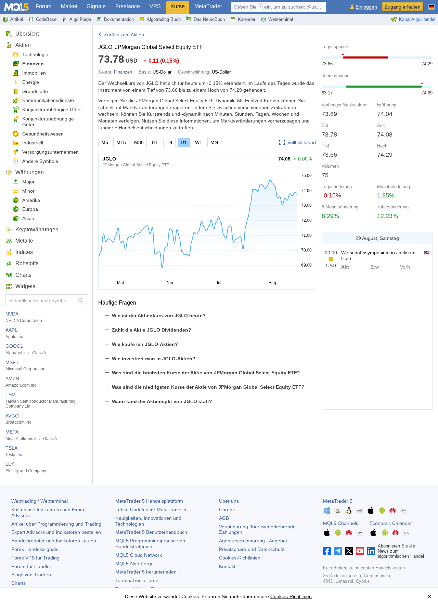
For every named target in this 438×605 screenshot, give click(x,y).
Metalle (24, 241)
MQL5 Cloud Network (138, 555)
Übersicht (27, 34)
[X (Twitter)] (349, 551)
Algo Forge (80, 19)
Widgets (25, 286)
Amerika (31, 200)
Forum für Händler (31, 566)
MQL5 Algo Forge (134, 563)
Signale (96, 6)
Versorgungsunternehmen (50, 152)
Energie (30, 82)
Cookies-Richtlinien (239, 558)
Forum (43, 6)
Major (28, 181)
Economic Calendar (391, 523)
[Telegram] (338, 551)
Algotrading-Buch (164, 19)
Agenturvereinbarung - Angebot (253, 540)
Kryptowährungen (37, 229)
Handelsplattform (149, 501)
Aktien (23, 45)
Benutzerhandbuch (151, 532)
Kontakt (227, 566)
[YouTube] (360, 551)
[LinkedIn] (371, 551)
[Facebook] (327, 551)
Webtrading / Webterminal (39, 501)
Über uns (229, 501)
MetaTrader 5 (337, 501)
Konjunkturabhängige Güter (52, 109)
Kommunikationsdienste (48, 100)
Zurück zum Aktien (124, 34)
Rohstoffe (27, 263)
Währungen (29, 172)
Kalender (246, 19)
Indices (24, 252)
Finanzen (33, 63)
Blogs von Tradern (31, 574)
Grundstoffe (35, 91)
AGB (224, 518)
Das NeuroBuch (209, 19)
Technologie (35, 54)
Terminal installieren (136, 580)
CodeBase (46, 19)
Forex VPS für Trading (35, 558)
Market (69, 6)
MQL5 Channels (340, 523)
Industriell (32, 142)
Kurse (177, 6)
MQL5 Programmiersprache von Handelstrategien (150, 543)
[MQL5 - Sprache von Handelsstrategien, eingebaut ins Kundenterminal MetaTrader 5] (16, 7)
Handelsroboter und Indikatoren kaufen (53, 540)
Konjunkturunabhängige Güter (48, 121)
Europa (30, 209)
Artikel (16, 19)
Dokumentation (119, 19)
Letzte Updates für (150, 509)
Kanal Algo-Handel (417, 19)
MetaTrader (208, 6)
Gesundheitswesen (43, 134)
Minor (28, 191)
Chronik (227, 509)
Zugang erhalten (403, 7)
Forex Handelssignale (35, 549)
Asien (28, 218)
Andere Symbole (40, 161)
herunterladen (146, 572)
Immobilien (34, 73)
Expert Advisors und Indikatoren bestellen (56, 532)
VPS (155, 6)
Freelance (127, 6)
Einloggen (366, 7)
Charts (23, 275)
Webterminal (280, 19)
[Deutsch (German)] (431, 4)
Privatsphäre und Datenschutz (251, 549)
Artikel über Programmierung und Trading (56, 524)
